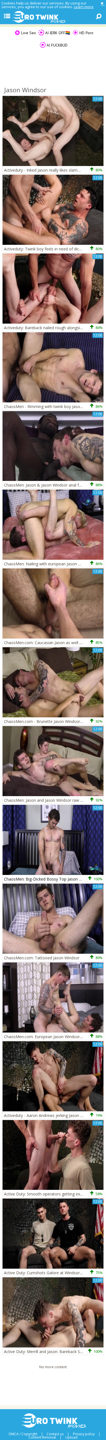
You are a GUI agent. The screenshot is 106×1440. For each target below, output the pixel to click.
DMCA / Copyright (23, 1434)
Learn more (84, 6)
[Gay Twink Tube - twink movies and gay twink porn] (53, 17)
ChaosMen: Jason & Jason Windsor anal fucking (47, 485)
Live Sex (28, 32)
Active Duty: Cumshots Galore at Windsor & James (50, 1272)
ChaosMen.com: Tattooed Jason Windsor (41, 957)
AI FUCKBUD (57, 45)
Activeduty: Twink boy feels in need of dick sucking (50, 249)
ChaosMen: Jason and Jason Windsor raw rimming (49, 800)
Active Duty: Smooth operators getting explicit (46, 1194)
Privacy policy (84, 1434)
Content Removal (42, 1437)
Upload (71, 1437)
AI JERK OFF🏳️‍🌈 (57, 32)
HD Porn (85, 32)
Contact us (55, 1434)
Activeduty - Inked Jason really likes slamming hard (50, 170)
